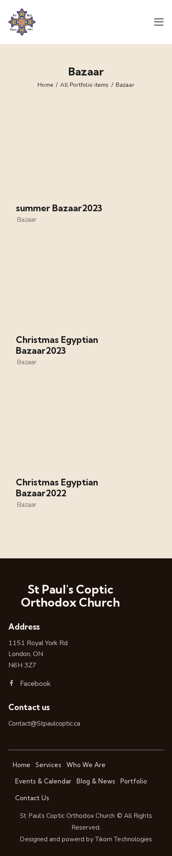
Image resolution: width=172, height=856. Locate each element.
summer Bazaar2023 (59, 208)
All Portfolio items (84, 85)
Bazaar (26, 219)
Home (45, 85)
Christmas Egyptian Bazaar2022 (57, 487)
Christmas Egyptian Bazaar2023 (57, 345)
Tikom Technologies (123, 839)
